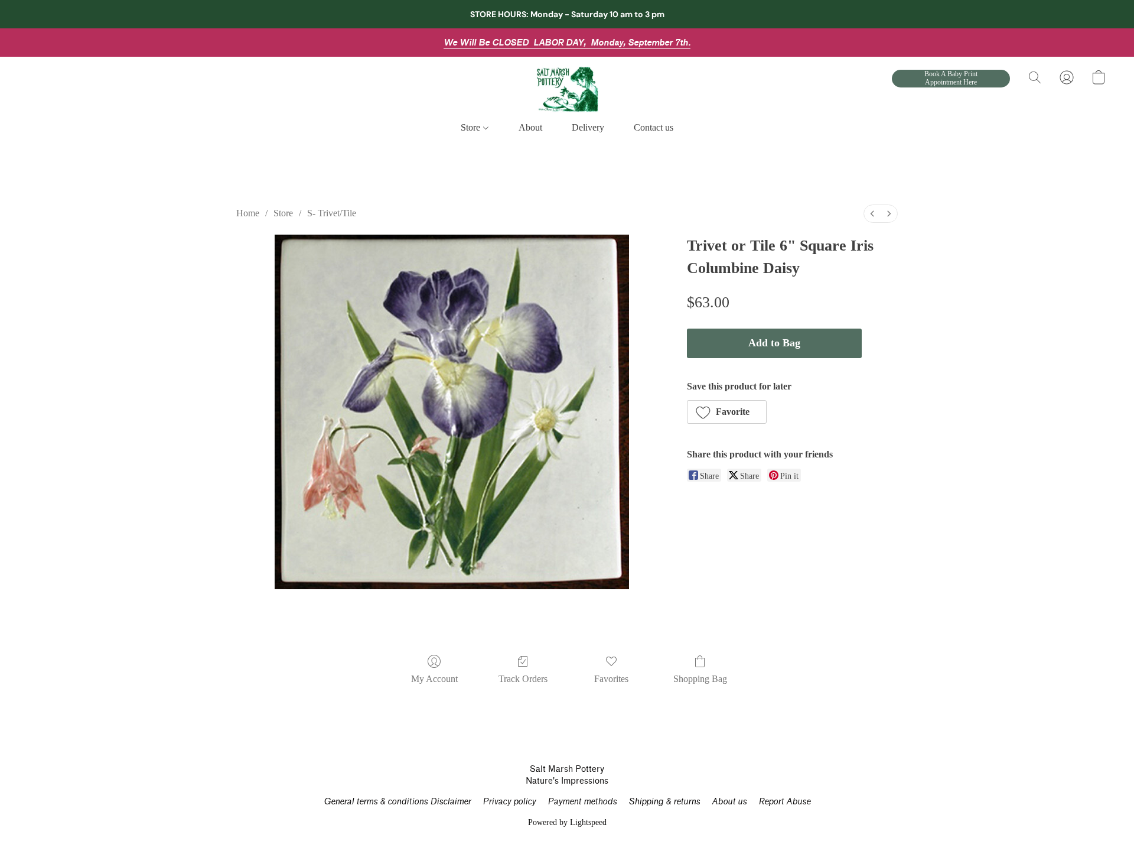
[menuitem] (872, 213)
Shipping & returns (664, 802)
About (530, 127)
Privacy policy (509, 802)
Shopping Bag (700, 679)
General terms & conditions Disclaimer (397, 802)
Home (247, 213)
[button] (567, 89)
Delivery (588, 127)
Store (472, 127)
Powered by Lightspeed (567, 822)
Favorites (611, 679)
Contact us (653, 127)
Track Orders (523, 679)
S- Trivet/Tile (331, 213)
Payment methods (582, 802)
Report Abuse (784, 802)
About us (729, 802)
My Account (434, 679)
